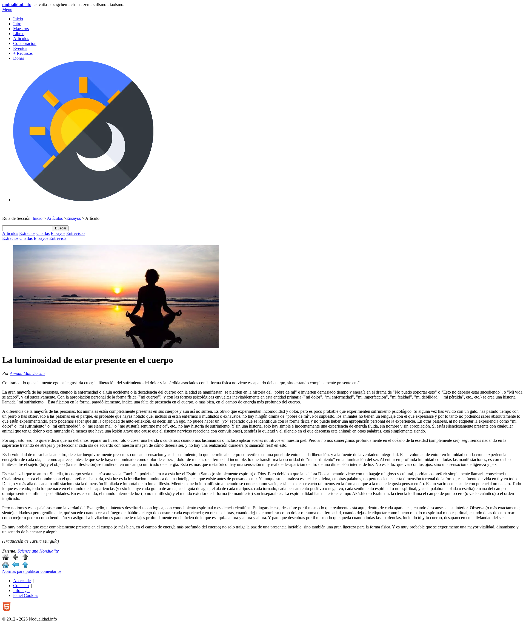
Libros (18, 33)
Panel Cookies (25, 595)
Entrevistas (75, 233)
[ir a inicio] (5, 558)
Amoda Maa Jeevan (27, 373)
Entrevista (58, 238)
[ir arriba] (25, 558)
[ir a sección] (15, 558)
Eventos (20, 48)
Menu (7, 9)
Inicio (18, 18)
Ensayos (73, 218)
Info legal (21, 590)
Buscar (60, 228)
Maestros (21, 28)
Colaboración (24, 43)
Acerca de (22, 580)
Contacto (21, 585)
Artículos (21, 38)
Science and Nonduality (38, 551)
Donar (18, 58)
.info (16, 4)
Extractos (27, 233)
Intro (17, 23)
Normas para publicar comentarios (31, 571)
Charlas (43, 233)
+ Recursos (23, 53)
